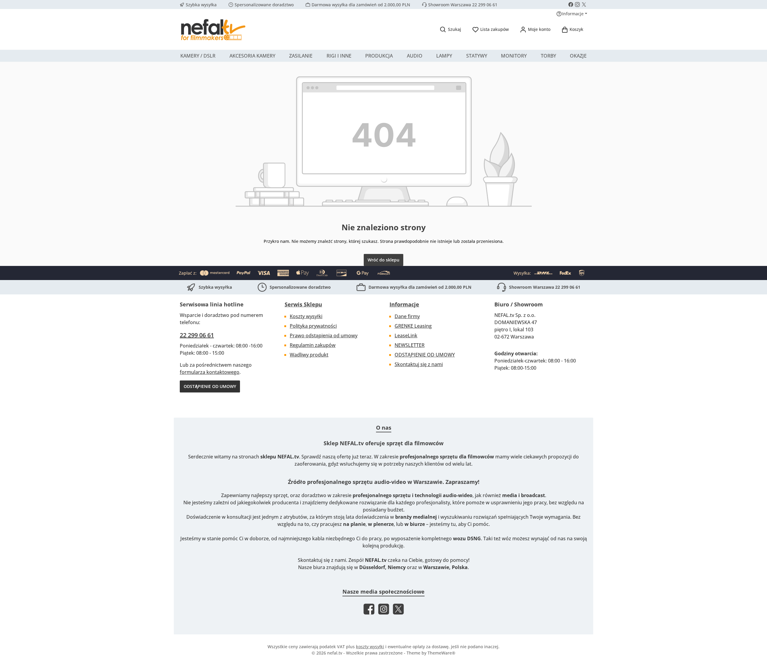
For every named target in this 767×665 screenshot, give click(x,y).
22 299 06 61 (197, 335)
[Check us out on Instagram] (577, 4)
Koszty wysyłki (306, 316)
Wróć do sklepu (383, 260)
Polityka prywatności (313, 326)
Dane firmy (407, 316)
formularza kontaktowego (209, 372)
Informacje (404, 304)
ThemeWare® (441, 653)
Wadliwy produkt (309, 354)
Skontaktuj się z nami (419, 364)
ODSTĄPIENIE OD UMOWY (210, 386)
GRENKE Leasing (413, 326)
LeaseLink (406, 335)
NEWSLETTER (410, 345)
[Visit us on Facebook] (571, 4)
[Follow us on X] (584, 4)
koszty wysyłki (370, 646)
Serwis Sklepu (303, 304)
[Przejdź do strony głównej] (213, 29)
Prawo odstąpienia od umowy (323, 335)
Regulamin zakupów (313, 345)
